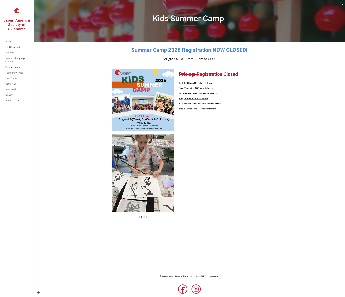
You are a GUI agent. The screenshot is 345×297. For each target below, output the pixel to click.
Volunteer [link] (10, 52)
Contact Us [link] (10, 83)
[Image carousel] (143, 176)
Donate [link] (9, 94)
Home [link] (8, 41)
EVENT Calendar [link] (13, 47)
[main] (189, 20)
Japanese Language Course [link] (15, 60)
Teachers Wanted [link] (14, 72)
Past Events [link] (11, 78)
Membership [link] (11, 89)
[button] (342, 4)
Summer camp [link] (12, 67)
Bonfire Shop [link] (12, 100)
